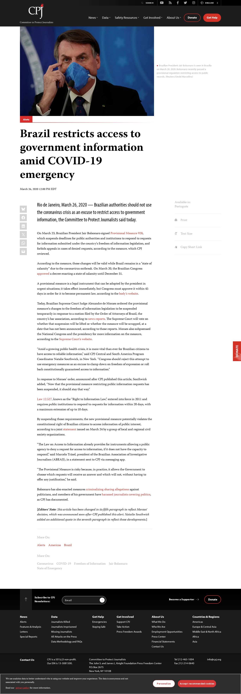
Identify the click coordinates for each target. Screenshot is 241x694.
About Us (158, 616)
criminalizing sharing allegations (107, 489)
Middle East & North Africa (206, 631)
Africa (195, 636)
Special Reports (28, 636)
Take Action (123, 626)
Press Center (159, 636)
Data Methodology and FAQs (66, 641)
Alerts (26, 119)
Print (183, 220)
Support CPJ (123, 621)
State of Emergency (49, 568)
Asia (194, 641)
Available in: (183, 202)
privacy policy (22, 688)
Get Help (212, 17)
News (23, 616)
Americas (54, 545)
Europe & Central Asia (204, 626)
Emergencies (99, 621)
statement (69, 429)
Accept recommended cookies (197, 683)
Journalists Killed (60, 621)
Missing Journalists (61, 631)
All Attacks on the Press (64, 636)
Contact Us (158, 646)
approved (43, 274)
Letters (24, 631)
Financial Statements (163, 641)
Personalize (163, 683)
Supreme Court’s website (75, 339)
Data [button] (105, 18)
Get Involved (125, 616)
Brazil (68, 545)
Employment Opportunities (167, 631)
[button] (217, 3)
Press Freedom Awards (129, 631)
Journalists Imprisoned (63, 626)
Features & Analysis (30, 626)
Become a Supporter (181, 599)
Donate (192, 17)
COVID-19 (63, 564)
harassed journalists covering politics (126, 494)
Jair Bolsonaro (118, 564)
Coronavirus (45, 564)
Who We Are (158, 626)
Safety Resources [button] (126, 18)
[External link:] (62, 429)
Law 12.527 (44, 399)
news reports (96, 319)
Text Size (186, 234)
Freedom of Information (90, 564)
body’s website (128, 294)
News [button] (92, 18)
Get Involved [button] (151, 18)
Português (181, 206)
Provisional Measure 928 (126, 233)
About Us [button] (173, 18)
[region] (120, 684)
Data (54, 616)
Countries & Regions (205, 616)
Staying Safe (99, 626)
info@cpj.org (214, 659)
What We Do (158, 621)
